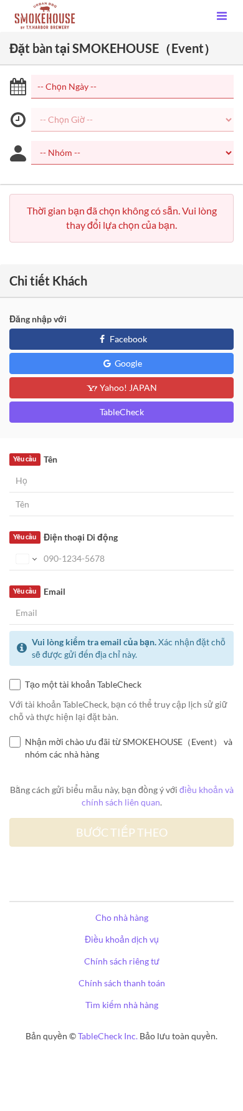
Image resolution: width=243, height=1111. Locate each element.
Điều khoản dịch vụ (122, 939)
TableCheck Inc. (108, 1036)
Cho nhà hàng (121, 917)
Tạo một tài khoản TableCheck (83, 684)
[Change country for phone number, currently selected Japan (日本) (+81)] (25, 558)
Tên (35, 459)
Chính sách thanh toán (122, 983)
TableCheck (122, 411)
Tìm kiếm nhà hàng (121, 1004)
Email (39, 591)
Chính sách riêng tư (122, 961)
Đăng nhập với (38, 319)
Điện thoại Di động (65, 537)
